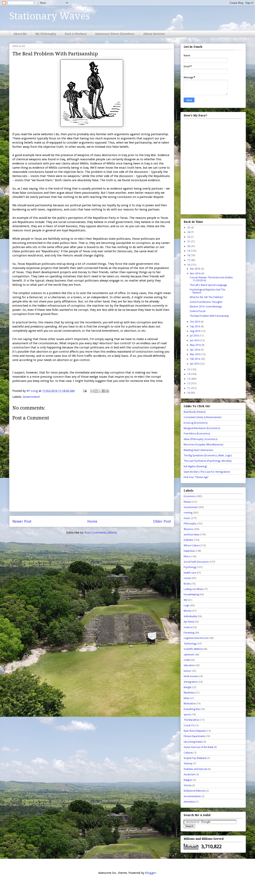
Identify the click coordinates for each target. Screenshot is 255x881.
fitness (187, 502)
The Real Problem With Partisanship (209, 316)
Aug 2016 (195, 331)
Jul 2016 (194, 335)
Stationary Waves (49, 16)
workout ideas (191, 534)
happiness (189, 551)
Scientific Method (193, 649)
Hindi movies (191, 676)
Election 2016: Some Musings (206, 306)
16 (189, 264)
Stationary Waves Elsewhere (115, 33)
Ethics (187, 556)
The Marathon (191, 720)
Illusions (188, 529)
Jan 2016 (195, 363)
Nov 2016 (195, 273)
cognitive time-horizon (196, 638)
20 (189, 246)
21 (189, 241)
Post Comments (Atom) (101, 532)
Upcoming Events (193, 741)
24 (189, 232)
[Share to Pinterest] (107, 391)
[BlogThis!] (96, 391)
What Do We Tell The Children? (206, 297)
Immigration (191, 682)
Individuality (190, 616)
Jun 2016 (195, 340)
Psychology (190, 567)
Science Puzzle (197, 311)
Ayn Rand (189, 621)
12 (189, 383)
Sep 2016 (195, 326)
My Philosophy (45, 33)
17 (189, 260)
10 (189, 392)
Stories (187, 785)
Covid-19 (189, 725)
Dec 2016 (195, 268)
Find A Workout (76, 33)
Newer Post (21, 521)
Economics (190, 496)
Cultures (188, 752)
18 (189, 255)
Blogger (150, 873)
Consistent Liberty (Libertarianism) (202, 417)
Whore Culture (192, 545)
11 (189, 388)
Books (187, 583)
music (187, 518)
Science (188, 627)
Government (31, 397)
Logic (187, 605)
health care (190, 572)
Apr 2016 (195, 349)
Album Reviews (154, 33)
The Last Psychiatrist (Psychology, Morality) (207, 461)
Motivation (190, 703)
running (188, 512)
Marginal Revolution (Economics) (202, 428)
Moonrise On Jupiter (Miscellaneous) (203, 444)
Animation (189, 801)
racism (187, 578)
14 (189, 374)
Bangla (187, 687)
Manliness (189, 692)
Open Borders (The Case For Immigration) (207, 471)
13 (189, 378)
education (189, 665)
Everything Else (192, 709)
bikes (186, 698)
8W (185, 600)
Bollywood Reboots (194, 790)
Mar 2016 (195, 354)
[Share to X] (100, 391)
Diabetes (188, 540)
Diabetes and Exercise (195, 769)
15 (189, 369)
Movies (187, 610)
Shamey (188, 763)
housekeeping (191, 594)
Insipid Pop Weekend (195, 758)
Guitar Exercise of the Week (198, 747)
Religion (188, 780)
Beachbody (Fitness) (194, 412)
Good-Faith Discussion (196, 561)
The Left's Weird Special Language (208, 285)
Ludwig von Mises (193, 589)
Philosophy (190, 523)
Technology (190, 643)
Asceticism (189, 774)
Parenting (189, 632)
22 (189, 237)
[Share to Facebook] (104, 391)
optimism (189, 654)
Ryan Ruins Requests (195, 730)
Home (92, 521)
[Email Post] (84, 391)
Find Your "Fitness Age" (196, 477)
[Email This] (92, 391)
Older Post (162, 521)
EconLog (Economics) (195, 422)
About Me (20, 33)
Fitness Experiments (194, 736)
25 (189, 227)
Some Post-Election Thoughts (206, 302)
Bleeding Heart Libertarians (198, 450)
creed (187, 660)
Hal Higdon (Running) (195, 466)
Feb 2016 (195, 359)
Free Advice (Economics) (197, 433)
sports (187, 714)
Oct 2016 (195, 321)
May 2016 (195, 345)
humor (187, 671)
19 (189, 250)
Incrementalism (192, 796)
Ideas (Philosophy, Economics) (200, 439)
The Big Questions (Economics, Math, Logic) (208, 455)
